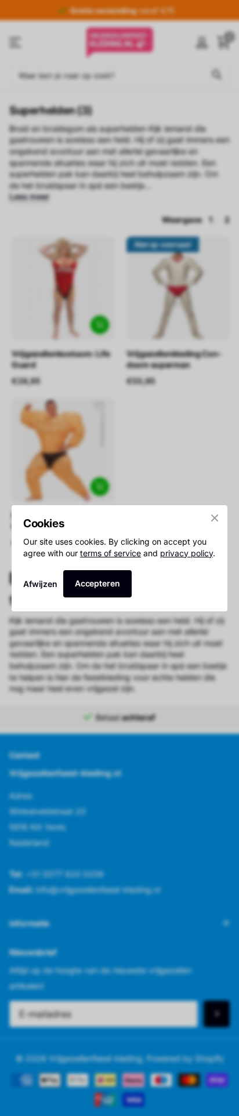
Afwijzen (40, 583)
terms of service (110, 552)
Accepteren (97, 583)
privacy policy (186, 552)
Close (214, 518)
